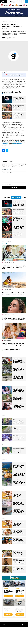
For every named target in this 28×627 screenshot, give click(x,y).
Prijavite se (14, 187)
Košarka (10, 2)
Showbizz (20, 5)
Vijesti (13, 5)
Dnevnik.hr (6, 5)
